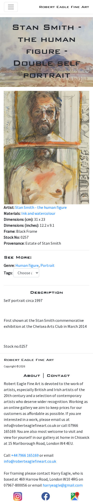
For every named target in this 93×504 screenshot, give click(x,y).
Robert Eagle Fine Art (64, 7)
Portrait (47, 265)
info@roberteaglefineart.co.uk (30, 461)
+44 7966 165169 (25, 455)
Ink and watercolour (38, 213)
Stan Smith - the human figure (41, 207)
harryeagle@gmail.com (63, 485)
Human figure (27, 265)
